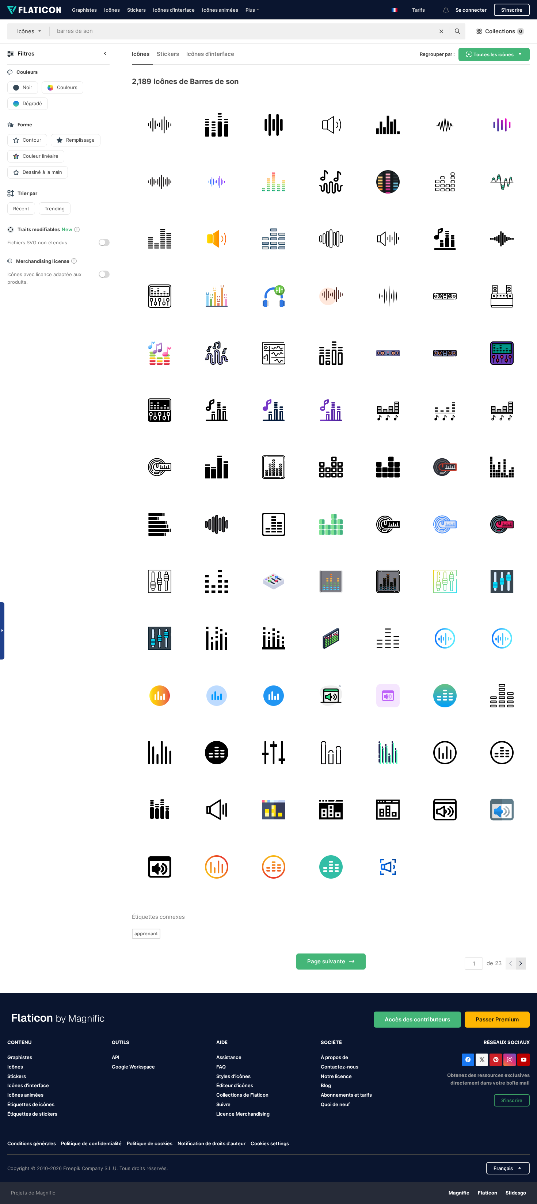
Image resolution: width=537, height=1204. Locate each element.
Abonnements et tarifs (346, 1095)
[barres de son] (216, 125)
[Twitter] (482, 1060)
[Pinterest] (496, 1060)
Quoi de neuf (335, 1104)
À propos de (334, 1057)
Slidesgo (516, 1193)
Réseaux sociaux (507, 1042)
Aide (222, 1042)
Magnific (459, 1193)
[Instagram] (509, 1060)
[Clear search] (441, 31)
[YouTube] (523, 1060)
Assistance (228, 1057)
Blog (326, 1085)
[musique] (502, 125)
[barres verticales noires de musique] (388, 125)
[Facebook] (468, 1060)
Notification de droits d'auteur (211, 1143)
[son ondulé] (445, 125)
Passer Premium (497, 1019)
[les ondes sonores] (159, 125)
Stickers (136, 10)
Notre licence (336, 1076)
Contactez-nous (339, 1067)
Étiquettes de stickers (32, 1114)
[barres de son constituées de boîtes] (502, 467)
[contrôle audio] (331, 125)
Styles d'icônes (233, 1076)
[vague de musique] (331, 181)
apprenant (146, 933)
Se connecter (471, 10)
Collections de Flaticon (242, 1095)
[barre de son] (331, 239)
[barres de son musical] (216, 467)
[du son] (388, 239)
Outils (120, 1042)
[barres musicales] (274, 239)
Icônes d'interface (174, 10)
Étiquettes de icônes (30, 1104)
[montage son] (274, 353)
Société (331, 1042)
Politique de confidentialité (91, 1143)
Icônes (112, 10)
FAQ (221, 1067)
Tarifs (418, 10)
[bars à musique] (216, 296)
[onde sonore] (502, 181)
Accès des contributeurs (417, 1019)
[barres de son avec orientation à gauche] (159, 524)
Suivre (223, 1104)
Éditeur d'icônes (234, 1085)
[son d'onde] (274, 125)
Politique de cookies (149, 1143)
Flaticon (487, 1193)
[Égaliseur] (274, 181)
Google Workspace (133, 1067)
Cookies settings (270, 1143)
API (115, 1057)
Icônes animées (220, 10)
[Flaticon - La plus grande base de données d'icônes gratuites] (34, 10)
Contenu (19, 1042)
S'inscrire (511, 10)
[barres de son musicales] (331, 752)
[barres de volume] (445, 181)
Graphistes (84, 10)
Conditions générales (31, 1143)
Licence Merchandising (243, 1114)
